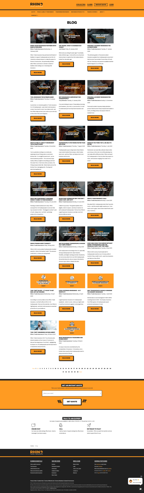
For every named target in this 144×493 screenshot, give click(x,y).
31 (63, 372)
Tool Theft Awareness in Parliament (42, 332)
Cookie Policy (41, 480)
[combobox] (70, 393)
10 (55, 368)
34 (72, 372)
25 (96, 368)
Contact (34, 15)
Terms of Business (59, 480)
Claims (89, 4)
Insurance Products (77, 11)
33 (69, 372)
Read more (38, 72)
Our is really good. (100, 464)
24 (93, 368)
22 (87, 368)
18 (76, 368)
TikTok (109, 470)
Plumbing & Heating (56, 466)
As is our (98, 466)
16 (71, 368)
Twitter (104, 470)
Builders (53, 464)
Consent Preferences (69, 480)
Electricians (54, 468)
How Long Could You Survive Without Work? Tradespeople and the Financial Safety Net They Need (99, 245)
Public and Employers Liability (36, 470)
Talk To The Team (77, 468)
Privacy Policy (33, 480)
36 (77, 372)
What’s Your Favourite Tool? (96, 198)
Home (32, 446)
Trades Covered (92, 11)
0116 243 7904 (80, 4)
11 (58, 368)
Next (80, 372)
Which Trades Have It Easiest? (40, 243)
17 (74, 368)
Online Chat (36, 429)
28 (104, 368)
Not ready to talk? (94, 429)
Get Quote (72, 402)
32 (66, 372)
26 (99, 368)
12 (60, 368)
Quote (33, 11)
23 (90, 368)
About (102, 11)
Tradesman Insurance (62, 11)
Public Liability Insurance (45, 11)
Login (111, 4)
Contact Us (75, 470)
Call (61, 429)
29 (107, 368)
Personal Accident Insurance (36, 472)
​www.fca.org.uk (53, 488)
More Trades (54, 475)
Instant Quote (101, 5)
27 (101, 368)
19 (79, 368)
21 (85, 368)
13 (63, 368)
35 (75, 372)
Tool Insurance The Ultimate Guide (42, 97)
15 (68, 368)
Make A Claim (76, 464)
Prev (33, 368)
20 (82, 368)
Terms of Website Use (49, 480)
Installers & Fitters (55, 470)
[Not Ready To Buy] (89, 425)
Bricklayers (54, 472)
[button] (100, 393)
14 (66, 368)
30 (110, 368)
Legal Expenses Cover (35, 468)
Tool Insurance (33, 466)
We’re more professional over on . (103, 468)
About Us (75, 472)
